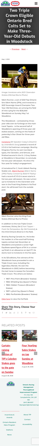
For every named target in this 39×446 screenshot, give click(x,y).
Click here (6, 299)
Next (23, 49)
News (9, 435)
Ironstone (6, 142)
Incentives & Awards (9, 416)
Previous (15, 49)
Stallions (9, 430)
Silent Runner (18, 171)
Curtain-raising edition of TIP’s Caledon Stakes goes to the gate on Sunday (9, 359)
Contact (27, 419)
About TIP (27, 415)
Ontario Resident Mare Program (9, 423)
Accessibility (27, 424)
